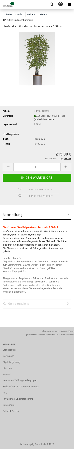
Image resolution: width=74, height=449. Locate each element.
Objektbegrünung (11, 362)
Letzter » (43, 14)
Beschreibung (12, 215)
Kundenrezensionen (17, 303)
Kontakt (7, 374)
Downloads (8, 356)
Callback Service (11, 411)
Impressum (8, 405)
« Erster (8, 14)
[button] (8, 167)
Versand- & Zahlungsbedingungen (20, 380)
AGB (5, 392)
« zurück (19, 14)
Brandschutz (9, 349)
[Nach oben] (64, 443)
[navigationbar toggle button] (69, 4)
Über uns (7, 368)
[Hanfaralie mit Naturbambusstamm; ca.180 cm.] (37, 58)
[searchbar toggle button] (51, 4)
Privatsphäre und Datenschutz (18, 398)
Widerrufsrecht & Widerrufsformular (21, 386)
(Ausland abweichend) (44, 119)
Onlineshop (26, 444)
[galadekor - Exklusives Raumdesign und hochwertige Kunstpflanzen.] (7, 4)
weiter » (31, 14)
